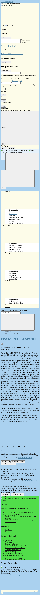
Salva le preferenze (17, 494)
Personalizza (6, 461)
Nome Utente (25, 40)
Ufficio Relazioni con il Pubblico (16, 546)
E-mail (23, 73)
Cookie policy (10, 540)
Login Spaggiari (17, 81)
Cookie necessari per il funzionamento (14, 487)
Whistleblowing (10, 552)
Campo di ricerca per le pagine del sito (14, 310)
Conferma (11, 148)
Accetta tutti (8, 464)
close (3, 188)
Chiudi (4, 95)
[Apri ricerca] (22, 161)
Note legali (8, 542)
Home (7, 331)
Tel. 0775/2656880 (14, 514)
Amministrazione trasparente (14, 555)
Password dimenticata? (8, 46)
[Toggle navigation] (18, 178)
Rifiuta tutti (18, 461)
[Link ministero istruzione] (10, 4)
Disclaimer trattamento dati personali (13, 575)
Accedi (4, 29)
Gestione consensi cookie (13, 553)
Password (24, 42)
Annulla (4, 148)
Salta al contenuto (7, 2)
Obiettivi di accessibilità (13, 550)
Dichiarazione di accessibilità (15, 548)
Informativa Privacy (11, 544)
